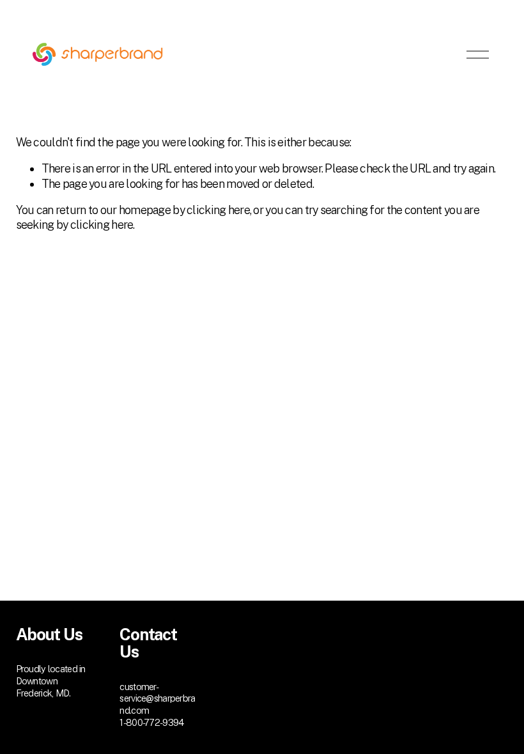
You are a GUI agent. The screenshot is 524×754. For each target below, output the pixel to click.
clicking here (218, 210)
